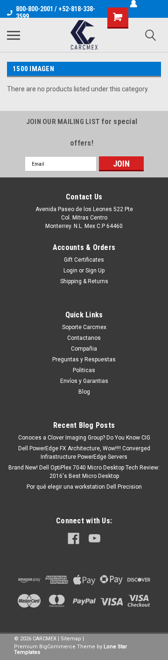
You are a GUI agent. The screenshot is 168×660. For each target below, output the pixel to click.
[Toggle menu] (13, 35)
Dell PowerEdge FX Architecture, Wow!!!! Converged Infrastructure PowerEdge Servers (84, 452)
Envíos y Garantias (84, 381)
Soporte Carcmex (84, 327)
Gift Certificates (84, 260)
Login (70, 270)
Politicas (84, 370)
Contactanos (84, 338)
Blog (84, 392)
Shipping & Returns (84, 281)
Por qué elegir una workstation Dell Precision (84, 487)
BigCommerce (57, 647)
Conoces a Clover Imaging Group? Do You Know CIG (84, 437)
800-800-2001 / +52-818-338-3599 (55, 12)
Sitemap (71, 639)
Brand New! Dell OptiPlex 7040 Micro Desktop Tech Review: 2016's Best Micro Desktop (84, 471)
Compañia (84, 348)
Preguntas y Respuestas (84, 359)
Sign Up (95, 270)
